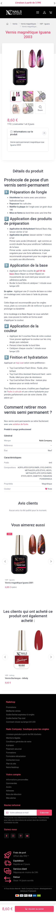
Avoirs (8, 787)
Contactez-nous (13, 760)
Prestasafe (32, 891)
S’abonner (44, 812)
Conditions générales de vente (18, 741)
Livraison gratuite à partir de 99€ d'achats (23, 734)
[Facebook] (6, 835)
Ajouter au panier (36, 909)
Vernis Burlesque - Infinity (16, 678)
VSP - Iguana (10, 580)
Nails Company (45, 440)
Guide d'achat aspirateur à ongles (20, 714)
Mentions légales (13, 738)
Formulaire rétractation (16, 756)
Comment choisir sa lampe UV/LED (20, 722)
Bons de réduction (13, 794)
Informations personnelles (17, 780)
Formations (11, 752)
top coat (20, 363)
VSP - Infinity (9, 675)
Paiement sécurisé (13, 749)
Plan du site (11, 763)
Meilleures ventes (13, 711)
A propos (10, 745)
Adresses (10, 791)
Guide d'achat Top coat (15, 718)
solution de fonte (20, 424)
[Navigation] (31, 12)
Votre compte (13, 774)
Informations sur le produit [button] (21, 133)
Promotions (11, 707)
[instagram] (13, 835)
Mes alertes (11, 798)
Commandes (11, 783)
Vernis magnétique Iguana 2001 (19, 583)
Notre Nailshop (12, 767)
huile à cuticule (14, 391)
